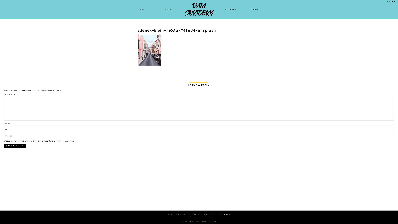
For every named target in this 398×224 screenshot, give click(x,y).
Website (8, 136)
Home (142, 9)
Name (8, 123)
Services (167, 9)
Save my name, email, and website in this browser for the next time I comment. (40, 141)
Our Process (230, 9)
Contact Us (256, 9)
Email (8, 129)
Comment (10, 95)
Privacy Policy (213, 221)
